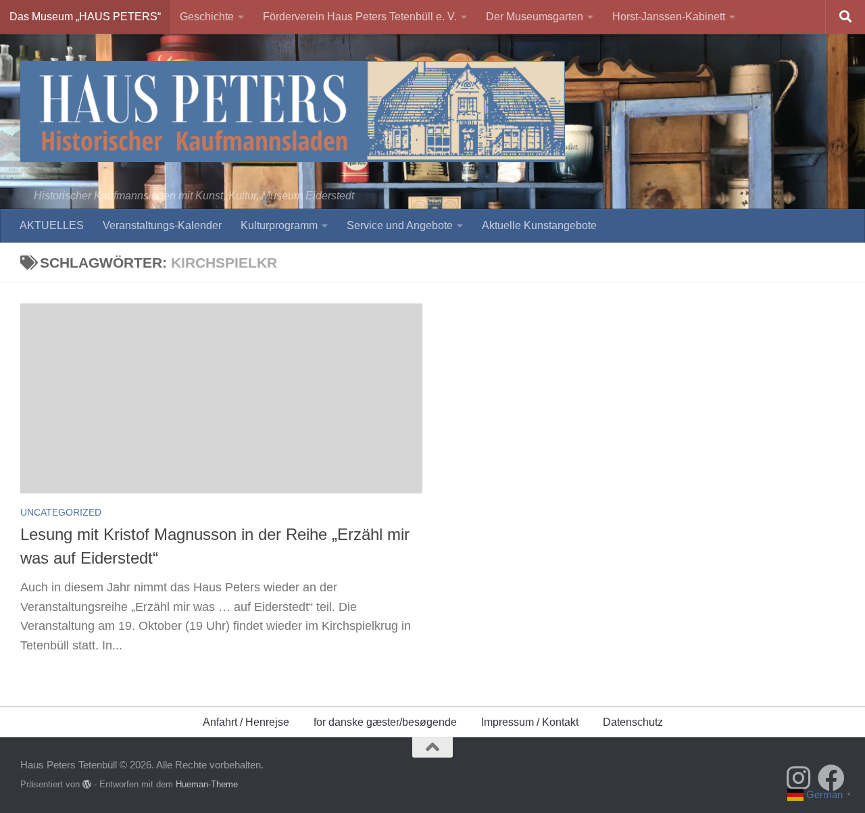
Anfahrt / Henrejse (246, 722)
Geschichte (207, 16)
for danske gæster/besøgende (385, 722)
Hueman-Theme (207, 784)
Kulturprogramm (279, 225)
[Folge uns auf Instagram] (798, 777)
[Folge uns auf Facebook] (831, 777)
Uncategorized (60, 512)
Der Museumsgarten (534, 16)
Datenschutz (633, 722)
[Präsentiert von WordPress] (86, 784)
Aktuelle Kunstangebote (539, 225)
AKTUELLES (52, 225)
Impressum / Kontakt (529, 722)
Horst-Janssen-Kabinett (668, 16)
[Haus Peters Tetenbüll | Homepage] (292, 111)
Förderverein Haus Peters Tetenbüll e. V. (360, 16)
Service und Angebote (400, 225)
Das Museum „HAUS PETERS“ (85, 16)
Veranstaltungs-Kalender (162, 225)
